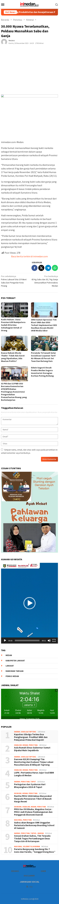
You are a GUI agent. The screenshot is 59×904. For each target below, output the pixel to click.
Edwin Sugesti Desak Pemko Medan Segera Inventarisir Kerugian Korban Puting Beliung (42, 371)
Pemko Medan (12, 676)
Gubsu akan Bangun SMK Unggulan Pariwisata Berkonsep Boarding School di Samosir (34, 825)
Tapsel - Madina (37, 833)
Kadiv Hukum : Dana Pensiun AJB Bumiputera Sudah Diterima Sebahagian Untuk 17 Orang (13, 325)
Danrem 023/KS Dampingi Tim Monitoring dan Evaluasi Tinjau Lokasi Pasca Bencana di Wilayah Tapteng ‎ (33, 762)
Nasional (18, 820)
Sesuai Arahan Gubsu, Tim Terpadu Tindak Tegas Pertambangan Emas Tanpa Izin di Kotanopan (32, 838)
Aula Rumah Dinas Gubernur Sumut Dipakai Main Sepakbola (32, 749)
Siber (43, 871)
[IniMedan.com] (29, 4)
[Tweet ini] (41, 268)
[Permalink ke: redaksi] (4, 41)
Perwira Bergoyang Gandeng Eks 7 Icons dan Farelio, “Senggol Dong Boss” (34, 850)
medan (9, 655)
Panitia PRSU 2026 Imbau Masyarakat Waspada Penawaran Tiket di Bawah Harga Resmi (33, 799)
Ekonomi (18, 793)
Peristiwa (33, 745)
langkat (10, 665)
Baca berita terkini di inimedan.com (29, 256)
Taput (33, 782)
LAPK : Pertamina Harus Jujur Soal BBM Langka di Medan (34, 774)
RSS (31, 886)
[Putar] (5, 640)
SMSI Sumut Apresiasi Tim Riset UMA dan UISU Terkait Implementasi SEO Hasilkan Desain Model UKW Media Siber (44, 325)
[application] (29, 603)
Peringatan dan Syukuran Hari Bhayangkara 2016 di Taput (29, 785)
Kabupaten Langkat (15, 660)
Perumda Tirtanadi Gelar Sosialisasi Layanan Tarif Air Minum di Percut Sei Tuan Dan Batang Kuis (43, 357)
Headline (18, 745)
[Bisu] (49, 640)
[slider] (27, 640)
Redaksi (15, 871)
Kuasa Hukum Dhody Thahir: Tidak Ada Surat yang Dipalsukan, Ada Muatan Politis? (13, 357)
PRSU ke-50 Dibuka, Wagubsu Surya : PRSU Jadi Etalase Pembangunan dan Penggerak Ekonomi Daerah (33, 812)
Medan (25, 745)
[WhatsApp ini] (55, 268)
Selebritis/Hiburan (31, 846)
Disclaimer (29, 875)
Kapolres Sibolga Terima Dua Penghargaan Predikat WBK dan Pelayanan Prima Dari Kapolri (31, 737)
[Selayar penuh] (54, 640)
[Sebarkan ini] (34, 268)
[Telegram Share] (48, 268)
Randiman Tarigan (14, 671)
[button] (29, 603)
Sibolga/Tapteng (28, 732)
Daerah (17, 732)
